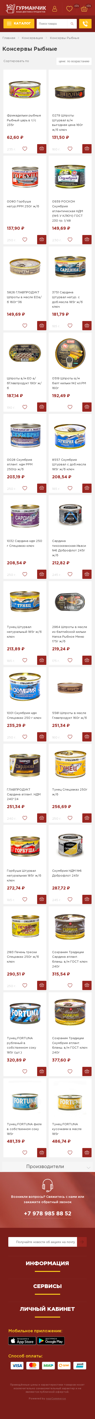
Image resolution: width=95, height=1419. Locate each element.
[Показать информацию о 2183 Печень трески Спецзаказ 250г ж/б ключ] (25, 927)
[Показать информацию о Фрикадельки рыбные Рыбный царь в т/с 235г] (25, 90)
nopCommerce (56, 1399)
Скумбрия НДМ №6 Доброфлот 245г (67, 873)
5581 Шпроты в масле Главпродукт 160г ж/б (69, 715)
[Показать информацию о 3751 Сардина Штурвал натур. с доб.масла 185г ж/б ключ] (70, 267)
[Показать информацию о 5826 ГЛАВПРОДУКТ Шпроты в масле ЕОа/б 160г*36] (25, 267)
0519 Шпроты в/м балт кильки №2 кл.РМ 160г (69, 383)
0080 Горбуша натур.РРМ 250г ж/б (23, 204)
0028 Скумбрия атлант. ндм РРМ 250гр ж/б (20, 465)
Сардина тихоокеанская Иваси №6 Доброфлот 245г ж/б (69, 548)
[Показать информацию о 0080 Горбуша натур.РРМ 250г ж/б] (25, 176)
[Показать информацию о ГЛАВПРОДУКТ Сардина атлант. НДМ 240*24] (25, 764)
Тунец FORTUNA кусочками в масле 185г (67, 1129)
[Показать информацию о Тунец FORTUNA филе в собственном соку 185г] (25, 1099)
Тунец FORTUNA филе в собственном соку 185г (24, 1129)
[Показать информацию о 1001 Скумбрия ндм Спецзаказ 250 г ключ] (25, 687)
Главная (9, 38)
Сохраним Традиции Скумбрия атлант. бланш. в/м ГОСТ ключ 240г (69, 1045)
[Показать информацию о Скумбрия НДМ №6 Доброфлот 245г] (70, 845)
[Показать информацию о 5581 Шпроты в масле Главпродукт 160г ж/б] (70, 687)
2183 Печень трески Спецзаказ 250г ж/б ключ (23, 957)
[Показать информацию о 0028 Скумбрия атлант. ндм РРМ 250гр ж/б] (25, 434)
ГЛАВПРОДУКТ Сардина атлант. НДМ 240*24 (24, 794)
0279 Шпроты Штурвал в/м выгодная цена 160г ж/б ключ (67, 122)
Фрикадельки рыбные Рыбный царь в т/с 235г (24, 120)
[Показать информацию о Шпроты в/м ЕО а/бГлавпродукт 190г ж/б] (25, 353)
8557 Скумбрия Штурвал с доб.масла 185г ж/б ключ (69, 465)
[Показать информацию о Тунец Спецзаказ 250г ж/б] (70, 764)
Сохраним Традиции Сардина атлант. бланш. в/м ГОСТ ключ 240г (69, 959)
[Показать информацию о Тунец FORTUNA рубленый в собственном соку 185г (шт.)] (25, 1013)
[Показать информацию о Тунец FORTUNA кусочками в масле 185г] (70, 1099)
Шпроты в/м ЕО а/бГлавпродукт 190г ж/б (24, 383)
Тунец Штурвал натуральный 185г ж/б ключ (24, 632)
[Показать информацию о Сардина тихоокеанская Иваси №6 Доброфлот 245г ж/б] (70, 515)
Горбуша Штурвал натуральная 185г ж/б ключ (24, 876)
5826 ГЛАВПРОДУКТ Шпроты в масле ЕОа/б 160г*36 (24, 297)
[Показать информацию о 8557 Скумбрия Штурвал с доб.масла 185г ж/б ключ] (70, 434)
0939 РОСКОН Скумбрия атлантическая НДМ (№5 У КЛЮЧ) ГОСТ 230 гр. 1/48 (67, 211)
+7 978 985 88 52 (47, 1213)
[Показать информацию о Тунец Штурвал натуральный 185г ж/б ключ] (25, 601)
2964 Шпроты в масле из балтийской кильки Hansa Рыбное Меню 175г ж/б (69, 634)
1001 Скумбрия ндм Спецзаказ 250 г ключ (24, 715)
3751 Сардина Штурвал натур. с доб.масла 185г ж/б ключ (67, 299)
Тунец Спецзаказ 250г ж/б (69, 792)
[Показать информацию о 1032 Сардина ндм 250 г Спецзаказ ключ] (25, 515)
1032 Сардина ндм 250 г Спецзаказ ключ (24, 543)
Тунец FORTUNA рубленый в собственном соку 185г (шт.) (21, 1045)
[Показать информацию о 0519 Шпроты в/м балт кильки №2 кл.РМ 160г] (70, 353)
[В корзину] (41, 148)
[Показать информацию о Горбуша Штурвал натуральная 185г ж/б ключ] (25, 845)
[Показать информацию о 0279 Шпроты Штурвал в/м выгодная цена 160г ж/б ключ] (70, 90)
